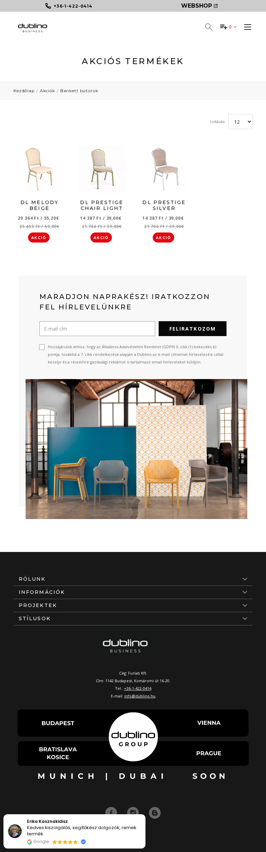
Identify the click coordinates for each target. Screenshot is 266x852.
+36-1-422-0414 (137, 688)
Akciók (47, 90)
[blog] (155, 812)
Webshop (196, 5)
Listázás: (217, 121)
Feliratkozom (192, 328)
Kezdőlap (24, 90)
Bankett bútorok (79, 90)
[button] (145, 814)
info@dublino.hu (140, 696)
